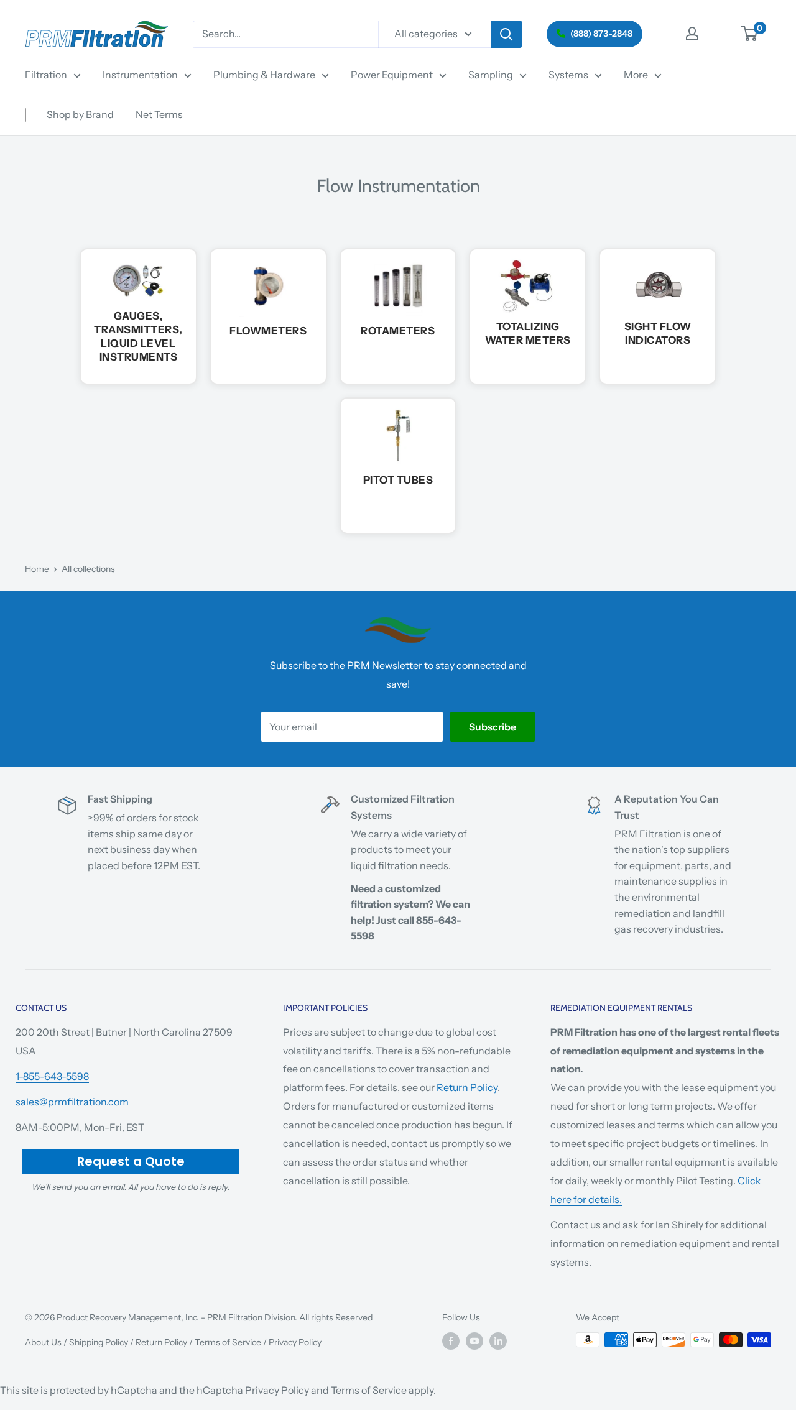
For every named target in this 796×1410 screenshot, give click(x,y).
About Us (43, 1342)
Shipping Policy (98, 1342)
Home (37, 568)
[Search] (506, 34)
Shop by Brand (80, 114)
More (636, 74)
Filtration (46, 74)
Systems (568, 74)
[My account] (692, 33)
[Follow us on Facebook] (451, 1341)
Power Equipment (392, 74)
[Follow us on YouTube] (474, 1341)
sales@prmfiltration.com (72, 1101)
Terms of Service (228, 1342)
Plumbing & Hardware (264, 74)
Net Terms (159, 114)
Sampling (490, 74)
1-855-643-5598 (52, 1076)
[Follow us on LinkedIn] (498, 1341)
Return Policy (467, 1087)
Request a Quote (131, 1161)
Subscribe (492, 727)
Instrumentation (140, 74)
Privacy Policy (295, 1342)
